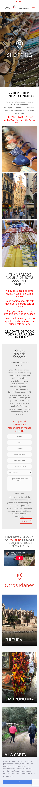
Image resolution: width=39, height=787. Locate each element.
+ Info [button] (12, 776)
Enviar (24, 521)
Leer (22, 517)
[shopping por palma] (19, 243)
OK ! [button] (19, 781)
